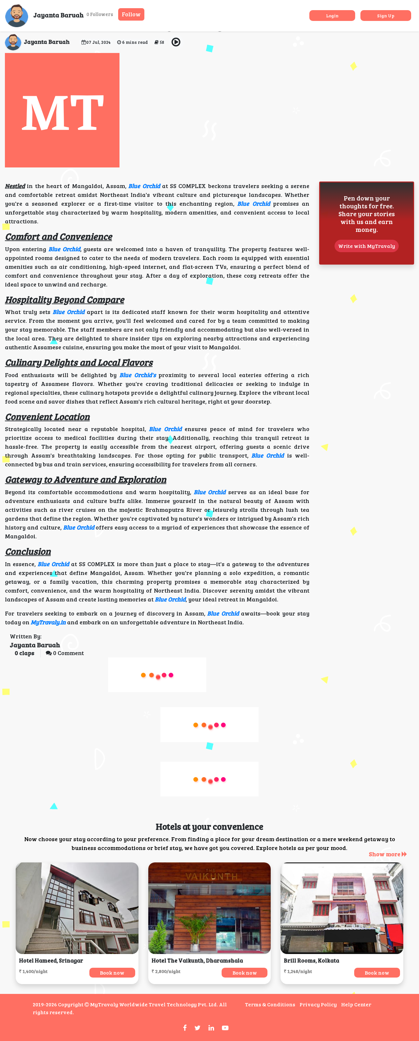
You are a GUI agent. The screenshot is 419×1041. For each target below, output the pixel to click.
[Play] (176, 42)
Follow (131, 14)
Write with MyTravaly (366, 245)
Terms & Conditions (270, 1004)
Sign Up (385, 15)
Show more (385, 854)
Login (332, 15)
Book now (112, 972)
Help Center (356, 1004)
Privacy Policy (318, 1004)
